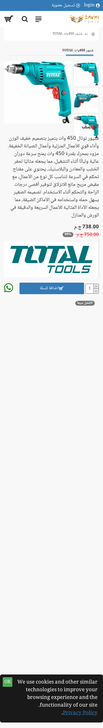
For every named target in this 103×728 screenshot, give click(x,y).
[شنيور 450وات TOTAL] (37, 92)
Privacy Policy (80, 713)
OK (7, 682)
